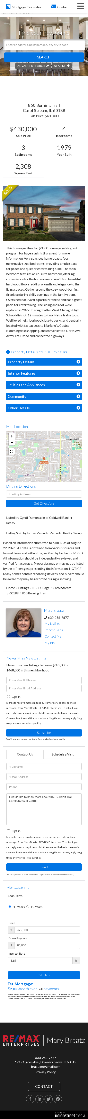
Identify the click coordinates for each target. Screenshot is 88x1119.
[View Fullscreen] (12, 451)
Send (44, 867)
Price (12, 923)
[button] (44, 57)
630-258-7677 (58, 617)
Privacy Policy (33, 723)
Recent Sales (54, 630)
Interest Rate (17, 953)
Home (10, 588)
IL (33, 588)
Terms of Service (64, 875)
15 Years (36, 907)
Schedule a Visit (63, 754)
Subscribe (44, 732)
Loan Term (15, 896)
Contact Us (25, 754)
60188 (14, 593)
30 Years (18, 907)
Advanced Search (31, 66)
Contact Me (53, 636)
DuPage (44, 588)
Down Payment (18, 938)
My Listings (52, 623)
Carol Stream (62, 588)
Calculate (44, 975)
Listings (23, 588)
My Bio (50, 643)
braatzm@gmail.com (45, 1066)
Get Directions (44, 503)
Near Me (60, 66)
